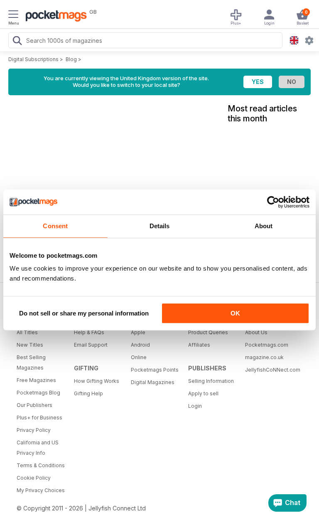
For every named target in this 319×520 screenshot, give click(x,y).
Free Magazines (36, 380)
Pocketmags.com (266, 345)
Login (195, 406)
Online (139, 357)
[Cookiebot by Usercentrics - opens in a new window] (273, 202)
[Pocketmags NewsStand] (54, 16)
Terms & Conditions (41, 465)
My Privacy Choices (41, 490)
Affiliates (199, 345)
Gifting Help (88, 393)
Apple (138, 332)
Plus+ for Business (39, 417)
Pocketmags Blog (38, 392)
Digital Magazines (152, 382)
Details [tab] (160, 225)
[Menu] (13, 15)
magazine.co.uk (264, 357)
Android (140, 345)
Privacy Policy (34, 430)
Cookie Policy (34, 478)
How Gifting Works (96, 381)
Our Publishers (34, 405)
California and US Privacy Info (38, 447)
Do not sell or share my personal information (84, 313)
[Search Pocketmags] (17, 41)
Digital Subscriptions (33, 59)
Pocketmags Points (155, 370)
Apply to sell (203, 393)
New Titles (30, 345)
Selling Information (211, 381)
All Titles (27, 332)
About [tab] (264, 225)
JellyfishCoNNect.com (271, 370)
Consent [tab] (55, 225)
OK (235, 313)
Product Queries (208, 332)
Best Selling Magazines (31, 362)
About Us (256, 332)
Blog (71, 59)
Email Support (91, 345)
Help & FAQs (89, 332)
